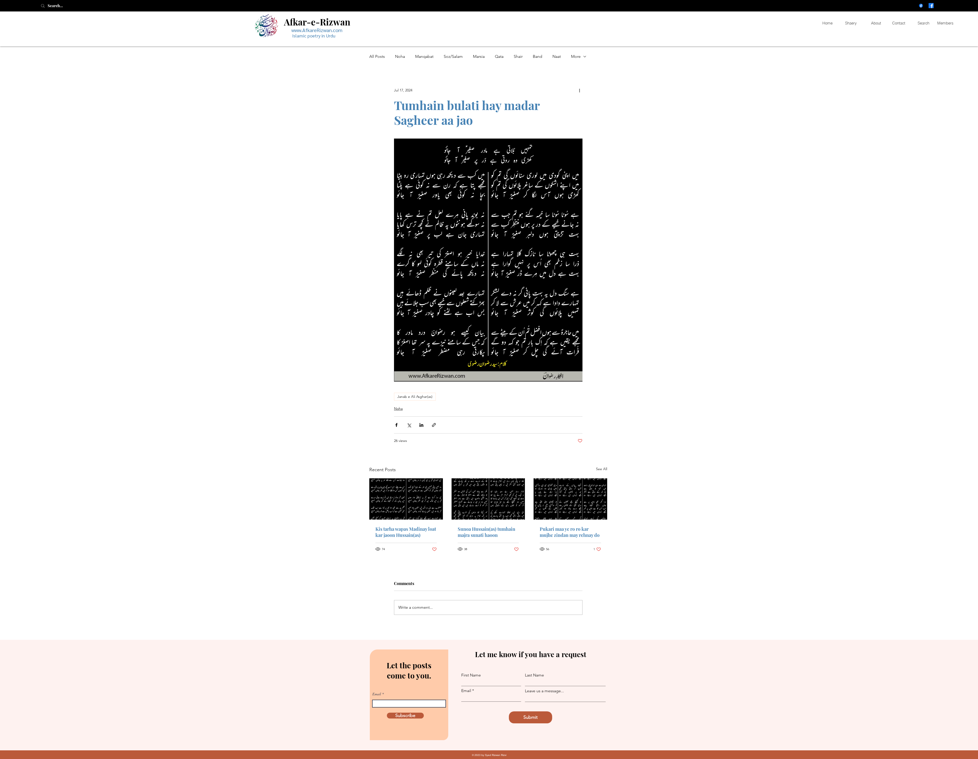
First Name (471, 675)
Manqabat (424, 56)
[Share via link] (433, 425)
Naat (556, 56)
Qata (499, 56)
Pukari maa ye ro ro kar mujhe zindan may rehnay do (570, 532)
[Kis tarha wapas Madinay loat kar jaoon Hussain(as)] (406, 499)
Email (376, 694)
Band (537, 56)
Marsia (479, 56)
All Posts (377, 56)
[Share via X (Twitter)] (408, 425)
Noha (400, 56)
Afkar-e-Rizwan (317, 22)
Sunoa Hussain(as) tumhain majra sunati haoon (486, 532)
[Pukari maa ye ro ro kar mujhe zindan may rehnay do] (570, 499)
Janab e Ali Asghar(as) (414, 396)
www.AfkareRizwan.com (317, 30)
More (576, 56)
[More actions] (579, 90)
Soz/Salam (453, 56)
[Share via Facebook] (396, 425)
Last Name (534, 675)
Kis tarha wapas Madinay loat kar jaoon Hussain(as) (405, 532)
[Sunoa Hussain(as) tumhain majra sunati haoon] (488, 499)
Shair (518, 56)
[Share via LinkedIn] (421, 425)
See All (601, 469)
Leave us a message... (544, 691)
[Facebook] (920, 5)
